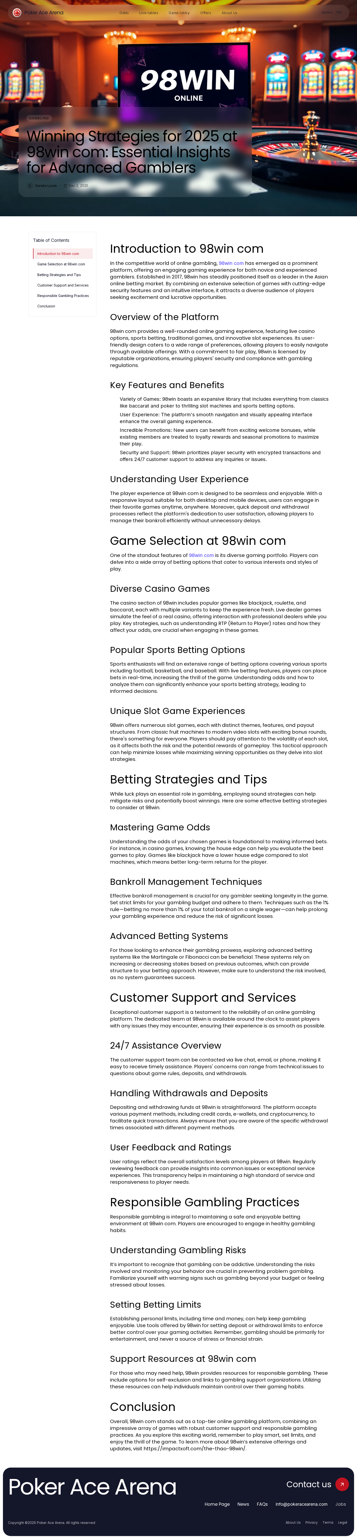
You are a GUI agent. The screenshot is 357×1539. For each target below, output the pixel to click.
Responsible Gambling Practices (63, 296)
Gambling (39, 118)
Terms (328, 1522)
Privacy (312, 1522)
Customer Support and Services (63, 285)
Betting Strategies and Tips (59, 275)
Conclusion (46, 306)
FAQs (262, 1504)
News (243, 1504)
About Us (293, 1522)
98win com (231, 263)
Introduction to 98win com (58, 254)
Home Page (217, 1504)
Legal (342, 1522)
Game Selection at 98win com (61, 264)
